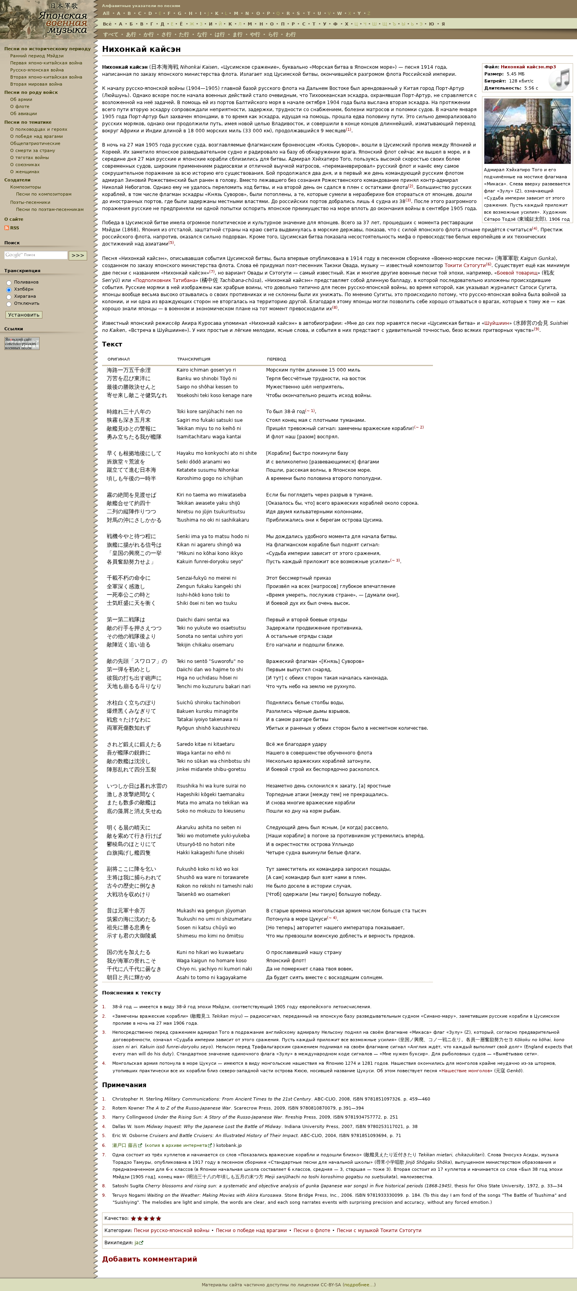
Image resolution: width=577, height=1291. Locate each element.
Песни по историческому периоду (47, 48)
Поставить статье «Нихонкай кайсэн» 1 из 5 (133, 1218)
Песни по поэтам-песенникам (50, 209)
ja (137, 1242)
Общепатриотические (35, 143)
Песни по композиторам (43, 194)
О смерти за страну (32, 150)
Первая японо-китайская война (46, 63)
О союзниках (25, 164)
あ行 (131, 34)
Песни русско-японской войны (171, 1230)
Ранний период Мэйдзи (37, 56)
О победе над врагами (36, 136)
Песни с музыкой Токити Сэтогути (379, 1230)
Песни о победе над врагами (251, 1230)
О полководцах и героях (39, 129)
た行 (184, 34)
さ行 (166, 34)
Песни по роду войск (31, 92)
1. (104, 1006)
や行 (255, 34)
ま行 (237, 34)
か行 (149, 34)
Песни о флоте (312, 1230)
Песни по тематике (27, 122)
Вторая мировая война (36, 84)
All (106, 13)
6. (104, 1145)
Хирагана (25, 296)
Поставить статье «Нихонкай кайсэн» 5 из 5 (158, 1218)
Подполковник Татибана (165, 280)
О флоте (19, 106)
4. (104, 1063)
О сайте (13, 219)
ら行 (273, 34)
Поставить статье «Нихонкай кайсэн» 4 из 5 (152, 1218)
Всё (107, 24)
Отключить (26, 303)
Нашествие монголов (466, 1070)
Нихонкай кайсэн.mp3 (528, 67)
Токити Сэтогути (465, 265)
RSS (14, 228)
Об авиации (23, 113)
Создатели (17, 180)
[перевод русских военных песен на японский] (22, 348)
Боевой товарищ (517, 273)
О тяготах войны (29, 157)
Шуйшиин (496, 323)
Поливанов (26, 282)
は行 (220, 34)
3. (104, 1032)
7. (104, 1154)
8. (104, 1185)
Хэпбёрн (23, 289)
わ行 (291, 34)
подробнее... (359, 1284)
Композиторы (25, 187)
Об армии (21, 99)
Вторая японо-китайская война (46, 77)
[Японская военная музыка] (49, 35)
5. (104, 1135)
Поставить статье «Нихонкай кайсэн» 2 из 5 (140, 1218)
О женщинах (25, 171)
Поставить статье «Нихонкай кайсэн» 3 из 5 (146, 1218)
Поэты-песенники (30, 202)
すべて (111, 34)
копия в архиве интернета (176, 1145)
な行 (202, 34)
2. (104, 1016)
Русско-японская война (37, 70)
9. (104, 1195)
